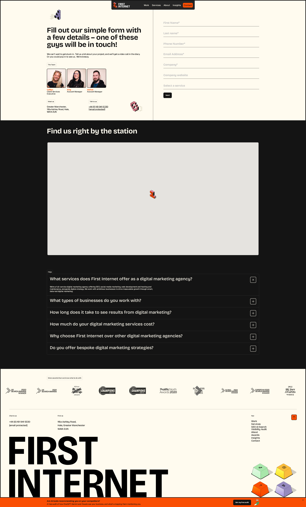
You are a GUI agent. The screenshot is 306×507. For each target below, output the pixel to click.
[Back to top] (294, 417)
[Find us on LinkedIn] (284, 489)
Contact (188, 5)
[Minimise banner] (303, 500)
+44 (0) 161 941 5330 (98, 106)
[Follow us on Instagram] (284, 471)
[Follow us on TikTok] (260, 471)
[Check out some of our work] (260, 489)
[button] (153, 194)
